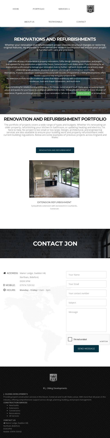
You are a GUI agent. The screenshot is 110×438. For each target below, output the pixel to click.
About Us (29, 22)
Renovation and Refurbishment (55, 150)
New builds (14, 405)
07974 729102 (83, 93)
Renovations (14, 413)
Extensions (14, 408)
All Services (14, 416)
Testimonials (55, 22)
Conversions (14, 410)
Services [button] (63, 9)
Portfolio (38, 9)
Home (16, 9)
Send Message (86, 348)
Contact (81, 22)
